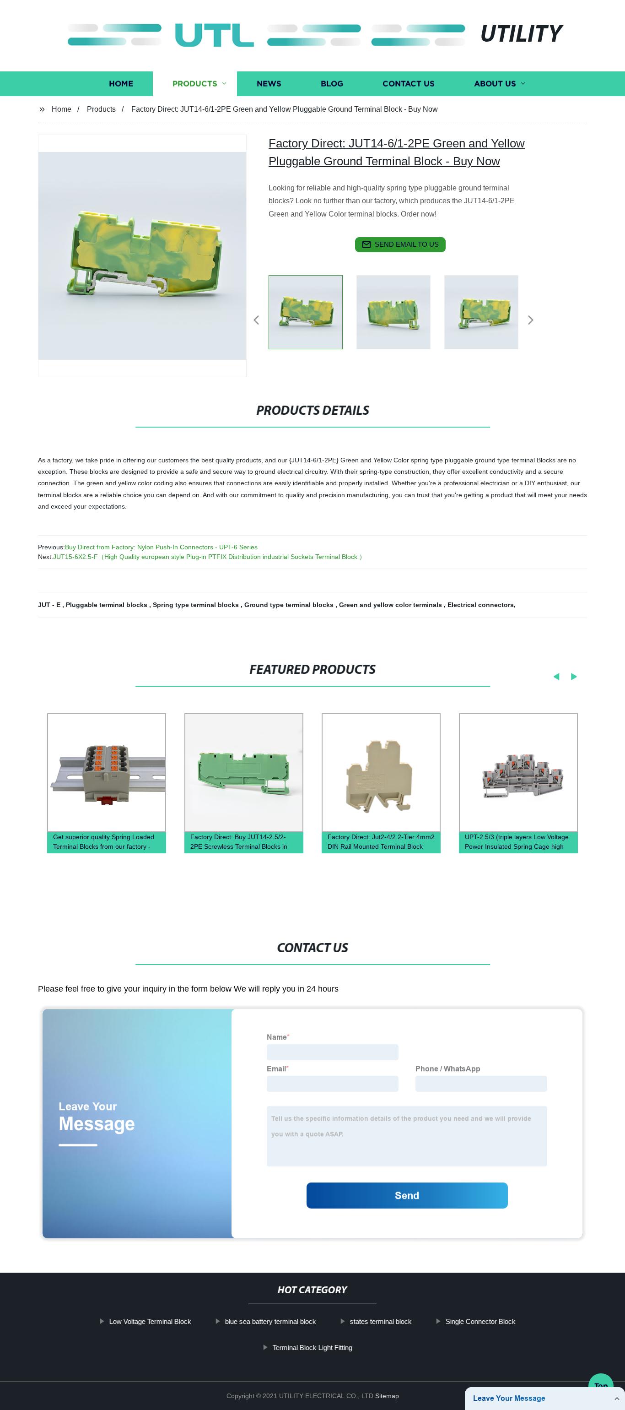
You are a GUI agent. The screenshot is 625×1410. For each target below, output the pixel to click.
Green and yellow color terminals (391, 604)
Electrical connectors (480, 604)
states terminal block (381, 1321)
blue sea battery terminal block (270, 1321)
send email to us (407, 244)
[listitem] (312, 316)
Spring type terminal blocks (197, 604)
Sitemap (387, 1395)
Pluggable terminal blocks (107, 604)
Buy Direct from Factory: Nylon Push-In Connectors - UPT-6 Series (161, 547)
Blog (332, 83)
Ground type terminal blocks (289, 604)
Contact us (409, 83)
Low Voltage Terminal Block (150, 1321)
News (269, 83)
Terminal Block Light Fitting (312, 1347)
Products (194, 83)
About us (495, 83)
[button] (256, 321)
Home (121, 83)
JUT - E (50, 604)
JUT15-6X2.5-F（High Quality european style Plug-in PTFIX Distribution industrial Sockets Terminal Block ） (209, 556)
